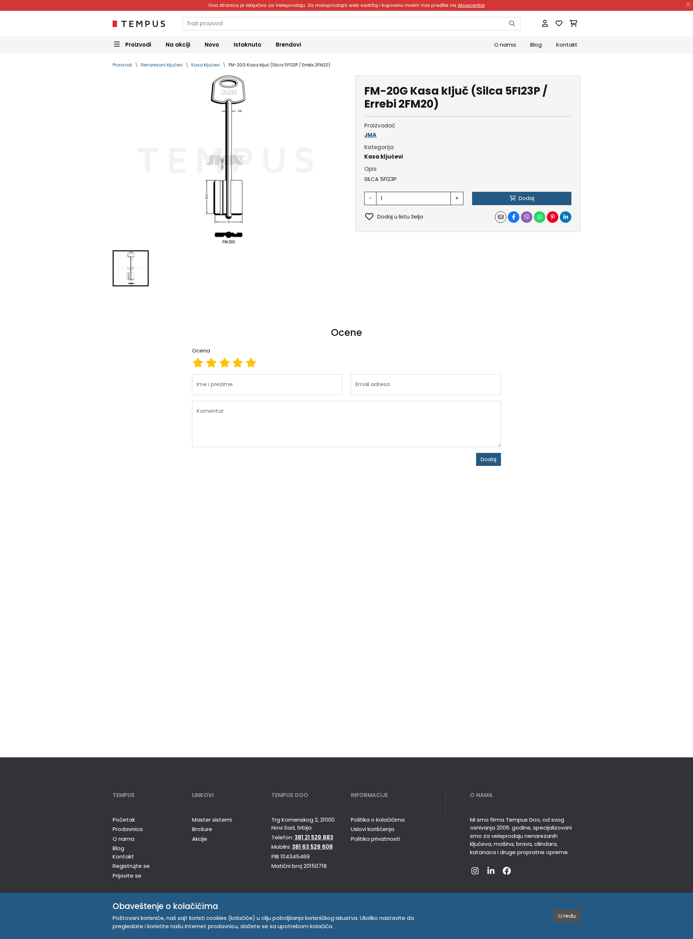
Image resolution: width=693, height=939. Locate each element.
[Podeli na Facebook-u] (513, 217)
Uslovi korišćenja (372, 829)
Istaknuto (247, 44)
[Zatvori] (688, 4)
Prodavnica (128, 829)
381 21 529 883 (314, 837)
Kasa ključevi (205, 65)
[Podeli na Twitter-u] (526, 217)
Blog (536, 44)
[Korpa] (573, 24)
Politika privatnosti (375, 839)
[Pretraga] (512, 23)
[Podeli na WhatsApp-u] (539, 217)
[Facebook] (507, 871)
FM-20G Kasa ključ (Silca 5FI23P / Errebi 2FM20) (279, 65)
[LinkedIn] (491, 871)
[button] (131, 268)
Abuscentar (471, 5)
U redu (567, 915)
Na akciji (178, 44)
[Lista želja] (559, 24)
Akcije (199, 839)
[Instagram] (475, 871)
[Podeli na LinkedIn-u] (565, 217)
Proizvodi (122, 65)
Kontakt (567, 44)
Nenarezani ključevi (162, 65)
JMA (370, 135)
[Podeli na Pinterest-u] (552, 217)
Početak (124, 819)
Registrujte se (131, 866)
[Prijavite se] (545, 24)
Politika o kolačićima (378, 819)
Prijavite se (127, 875)
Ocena (201, 350)
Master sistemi (212, 819)
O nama (505, 44)
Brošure (202, 829)
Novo (212, 44)
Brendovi (288, 44)
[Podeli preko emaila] (500, 217)
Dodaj (488, 459)
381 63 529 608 (312, 847)
